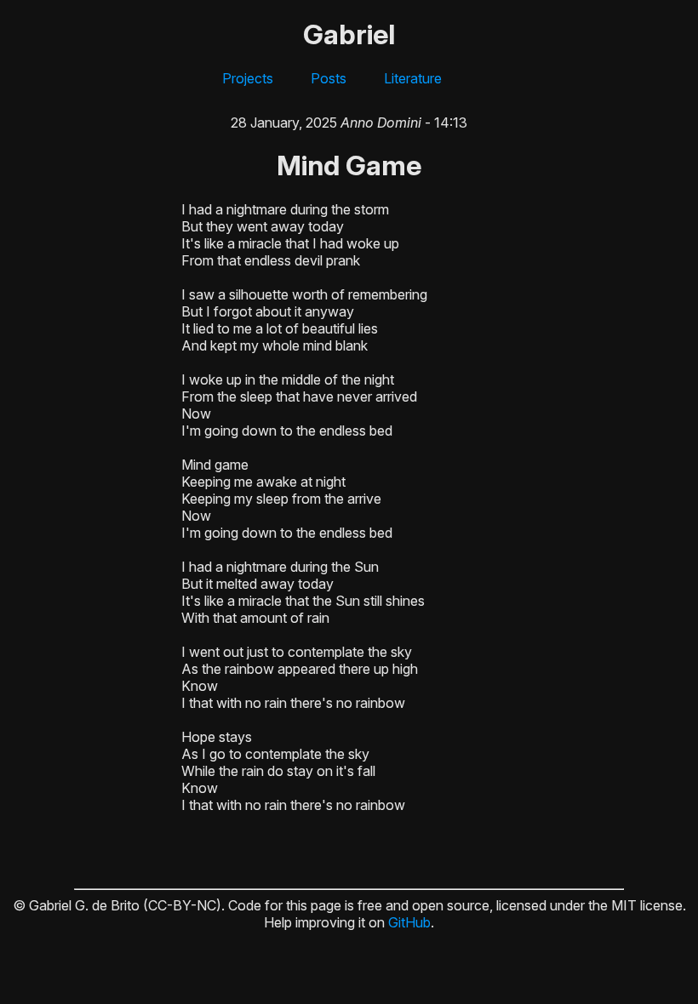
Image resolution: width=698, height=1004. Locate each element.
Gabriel (349, 34)
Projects (247, 78)
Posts (328, 78)
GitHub (409, 922)
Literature (413, 78)
